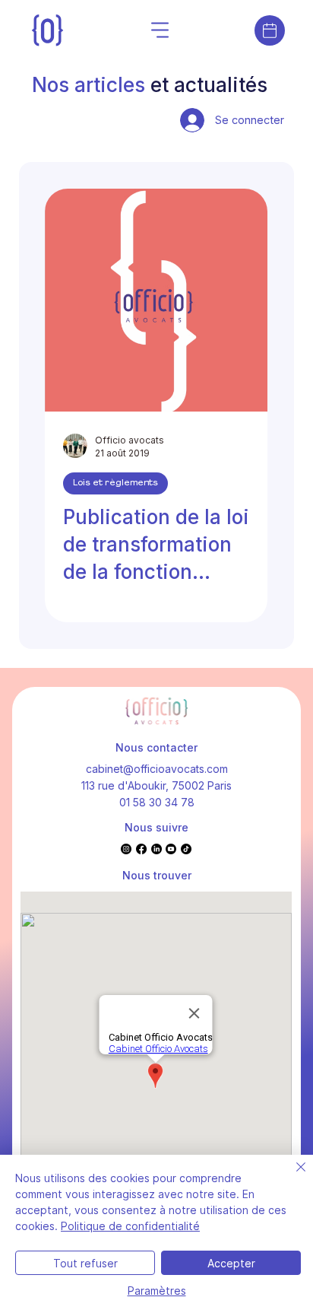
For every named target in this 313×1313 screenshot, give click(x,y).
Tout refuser (85, 1263)
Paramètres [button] (157, 1290)
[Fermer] (291, 1176)
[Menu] (161, 30)
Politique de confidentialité (130, 1225)
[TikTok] (186, 849)
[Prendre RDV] (270, 30)
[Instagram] (126, 849)
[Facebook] (141, 849)
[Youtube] (171, 849)
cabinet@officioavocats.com (157, 768)
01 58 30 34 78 (156, 802)
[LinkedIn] (156, 849)
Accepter (231, 1263)
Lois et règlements (115, 483)
